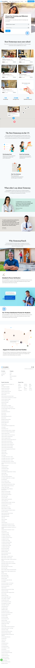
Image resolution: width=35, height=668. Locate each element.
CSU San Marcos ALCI (4, 428)
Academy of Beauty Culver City (6, 391)
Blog (13, 1)
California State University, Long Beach (7, 442)
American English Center (5, 400)
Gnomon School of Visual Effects (6, 494)
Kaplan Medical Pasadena (5, 516)
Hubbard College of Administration (6, 499)
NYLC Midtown (3, 581)
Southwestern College (4, 629)
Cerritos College (3, 450)
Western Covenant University (5, 661)
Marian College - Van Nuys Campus (6, 557)
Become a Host (17, 1)
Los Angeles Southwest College (6, 545)
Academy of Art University (5, 389)
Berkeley (19, 385)
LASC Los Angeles (4, 519)
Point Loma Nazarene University (6, 601)
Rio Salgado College (4, 607)
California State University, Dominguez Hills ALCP (8, 439)
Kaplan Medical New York (5, 514)
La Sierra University (4, 522)
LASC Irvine (3, 517)
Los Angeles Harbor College (5, 540)
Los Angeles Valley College (5, 546)
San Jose (25, 389)
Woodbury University (4, 663)
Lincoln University (4, 531)
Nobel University (3, 587)
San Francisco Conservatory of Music (7, 612)
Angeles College (3, 403)
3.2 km (15, 77)
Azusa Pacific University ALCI (5, 411)
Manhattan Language (4, 551)
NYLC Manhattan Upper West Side (6, 579)
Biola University (3, 417)
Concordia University (4, 470)
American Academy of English (5, 399)
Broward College (4, 424)
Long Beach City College (5, 532)
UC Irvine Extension (4, 644)
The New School (3, 638)
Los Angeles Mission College (5, 543)
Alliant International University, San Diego (7, 396)
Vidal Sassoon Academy (5, 657)
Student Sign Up (31, 1)
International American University (6, 503)
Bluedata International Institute (6, 419)
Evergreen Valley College (5, 487)
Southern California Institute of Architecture (7, 626)
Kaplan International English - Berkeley (7, 513)
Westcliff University (4, 660)
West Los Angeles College (5, 658)
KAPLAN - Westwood (4, 511)
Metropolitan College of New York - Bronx (7, 561)
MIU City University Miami (5, 548)
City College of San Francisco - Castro (7, 456)
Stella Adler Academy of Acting (6, 632)
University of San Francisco (5, 655)
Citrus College (3, 455)
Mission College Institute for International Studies (8, 569)
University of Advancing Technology (6, 652)
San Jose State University (5, 618)
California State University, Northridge (7, 447)
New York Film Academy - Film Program (7, 583)
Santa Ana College (4, 620)
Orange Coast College (4, 590)
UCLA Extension (3, 649)
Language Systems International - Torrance (7, 529)
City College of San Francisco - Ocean (7, 459)
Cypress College (3, 473)
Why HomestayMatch (13, 376)
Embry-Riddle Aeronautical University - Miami (8, 484)
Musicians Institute (4, 578)
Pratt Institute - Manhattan (5, 604)
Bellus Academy (3, 414)
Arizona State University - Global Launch (7, 406)
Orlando (30, 388)
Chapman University (4, 453)
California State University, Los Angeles (7, 445)
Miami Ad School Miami (5, 564)
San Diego (25, 385)
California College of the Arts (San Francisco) (8, 434)
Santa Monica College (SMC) (5, 621)
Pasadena (25, 384)
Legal (10, 377)
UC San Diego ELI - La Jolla (5, 647)
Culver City (19, 387)
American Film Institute (4, 402)
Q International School (4, 606)
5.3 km (15, 92)
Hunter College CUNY (4, 500)
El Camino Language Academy (6, 482)
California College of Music (5, 433)
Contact (21, 1)
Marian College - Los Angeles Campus (7, 556)
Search (8, 30)
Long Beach (20, 390)
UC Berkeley (3, 641)
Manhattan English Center (5, 549)
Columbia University (4, 467)
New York (30, 389)
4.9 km (31, 77)
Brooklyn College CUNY (5, 422)
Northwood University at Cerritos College (7, 589)
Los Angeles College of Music (5, 535)
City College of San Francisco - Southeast (7, 461)
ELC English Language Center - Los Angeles (8, 477)
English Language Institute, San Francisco (7, 485)
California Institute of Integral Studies (7, 436)
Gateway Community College (5, 491)
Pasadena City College (4, 595)
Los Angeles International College (6, 542)
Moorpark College (4, 573)
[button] (13, 118)
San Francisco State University (5, 614)
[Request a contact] (1, 660)
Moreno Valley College (4, 575)
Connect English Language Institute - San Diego (8, 471)
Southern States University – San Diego (7, 628)
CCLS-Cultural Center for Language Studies (8, 425)
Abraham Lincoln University (5, 388)
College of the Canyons (5, 465)
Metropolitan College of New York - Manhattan (8, 563)
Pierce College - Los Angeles (5, 598)
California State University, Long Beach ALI (7, 444)
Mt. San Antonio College (5, 576)
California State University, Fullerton (6, 441)
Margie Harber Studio (4, 554)
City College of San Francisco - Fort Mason (7, 458)
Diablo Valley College (4, 474)
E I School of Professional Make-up (6, 476)
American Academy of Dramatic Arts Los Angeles (8, 397)
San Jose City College (4, 617)
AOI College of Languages (5, 386)
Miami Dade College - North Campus (7, 566)
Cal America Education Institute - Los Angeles (8, 430)
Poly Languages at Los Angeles (6, 603)
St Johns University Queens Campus (6, 631)
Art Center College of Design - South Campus (8, 408)
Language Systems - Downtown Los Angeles (8, 525)
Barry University (3, 413)
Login (26, 1)
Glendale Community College (5, 492)
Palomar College (3, 593)
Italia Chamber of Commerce (5, 506)
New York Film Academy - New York (6, 584)
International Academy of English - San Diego (8, 502)
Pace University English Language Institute (7, 592)
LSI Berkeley (3, 520)
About (10, 1)
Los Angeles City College (5, 534)
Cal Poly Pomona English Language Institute (8, 431)
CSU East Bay (3, 427)
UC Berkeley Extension (4, 643)
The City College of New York (5, 636)
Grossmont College (4, 497)
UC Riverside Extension (4, 646)
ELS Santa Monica (4, 479)
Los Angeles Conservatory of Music (6, 537)
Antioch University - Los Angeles (6, 405)
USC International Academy (5, 650)
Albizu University (3, 394)
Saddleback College (4, 609)
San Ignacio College (4, 615)
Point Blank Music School (5, 600)
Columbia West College (5, 468)
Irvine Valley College (4, 505)
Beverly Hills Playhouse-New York (6, 416)
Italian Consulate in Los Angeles (6, 508)
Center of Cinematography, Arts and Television (8, 448)
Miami (30, 386)
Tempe (19, 384)
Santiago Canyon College (5, 623)
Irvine (19, 388)
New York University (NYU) (5, 586)
